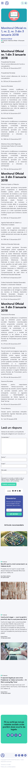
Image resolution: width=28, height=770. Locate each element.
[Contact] (25, 3)
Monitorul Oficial (6, 38)
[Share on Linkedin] (17, 491)
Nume (3, 457)
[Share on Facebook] (13, 491)
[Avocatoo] (7, 3)
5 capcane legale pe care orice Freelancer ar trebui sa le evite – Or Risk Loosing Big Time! (14, 680)
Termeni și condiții (6, 764)
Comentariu (5, 437)
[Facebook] (8, 735)
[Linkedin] (12, 735)
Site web (4, 470)
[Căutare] (22, 3)
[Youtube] (19, 735)
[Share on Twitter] (15, 491)
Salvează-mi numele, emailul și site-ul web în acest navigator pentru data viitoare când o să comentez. (12, 479)
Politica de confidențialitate (8, 767)
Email (3, 463)
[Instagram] (16, 735)
